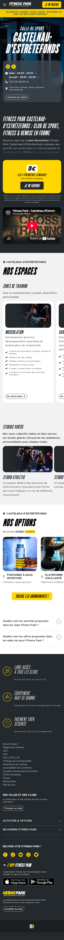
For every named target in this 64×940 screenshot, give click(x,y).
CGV (5, 751)
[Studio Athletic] (27, 471)
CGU (5, 754)
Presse (6, 778)
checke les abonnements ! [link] (32, 597)
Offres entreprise (12, 775)
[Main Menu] (5, 4)
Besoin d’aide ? (11, 744)
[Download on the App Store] (15, 881)
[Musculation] (28, 352)
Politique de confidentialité (17, 761)
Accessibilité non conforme (17, 768)
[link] (7, 66)
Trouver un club (13, 808)
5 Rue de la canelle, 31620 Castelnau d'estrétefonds (26, 88)
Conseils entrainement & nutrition (20, 771)
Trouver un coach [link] (17, 97)
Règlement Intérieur (13, 747)
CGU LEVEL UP (11, 758)
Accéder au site (13, 909)
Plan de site (9, 785)
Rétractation (9, 781)
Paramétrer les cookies (15, 764)
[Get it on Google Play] (41, 881)
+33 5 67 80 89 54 (19, 82)
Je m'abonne (32, 186)
